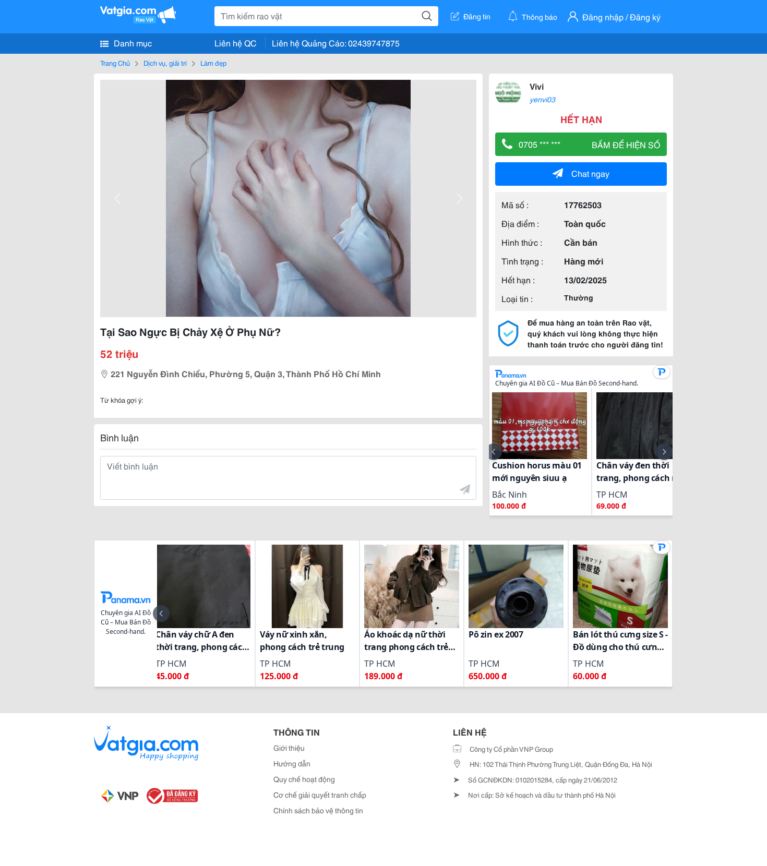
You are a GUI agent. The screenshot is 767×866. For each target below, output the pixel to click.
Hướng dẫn (291, 763)
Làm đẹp (213, 62)
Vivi (537, 86)
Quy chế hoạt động (304, 779)
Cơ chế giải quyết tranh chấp (319, 794)
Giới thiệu (289, 747)
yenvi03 (542, 99)
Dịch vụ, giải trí (165, 62)
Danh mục (132, 43)
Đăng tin (476, 16)
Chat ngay (590, 173)
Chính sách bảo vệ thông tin (318, 810)
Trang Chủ (115, 62)
